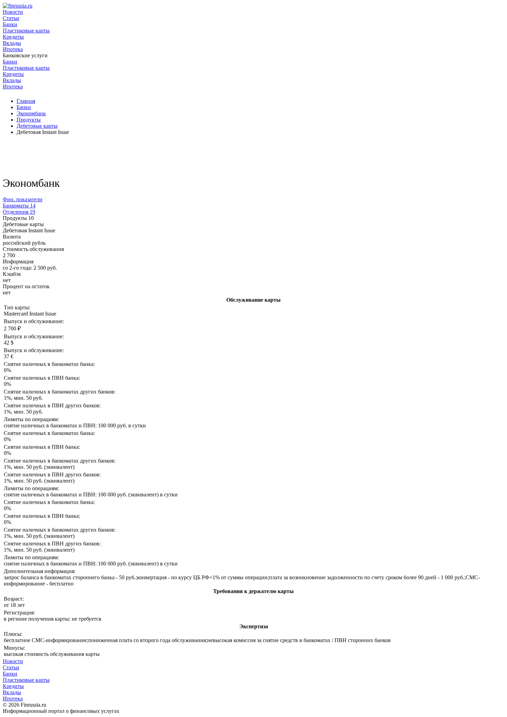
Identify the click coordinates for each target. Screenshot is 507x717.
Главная (26, 101)
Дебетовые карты (37, 126)
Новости (13, 12)
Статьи (11, 18)
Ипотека (13, 49)
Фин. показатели (22, 199)
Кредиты (13, 37)
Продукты (29, 120)
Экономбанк (31, 113)
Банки (10, 24)
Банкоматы (19, 206)
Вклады (12, 43)
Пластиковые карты (26, 30)
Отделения (19, 212)
